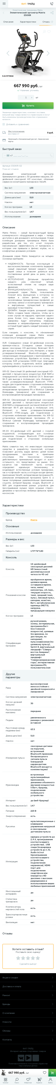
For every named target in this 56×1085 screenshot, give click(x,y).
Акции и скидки (10, 977)
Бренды (6, 1004)
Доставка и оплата (11, 986)
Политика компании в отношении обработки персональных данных (28, 1065)
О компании (8, 1013)
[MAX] (35, 1058)
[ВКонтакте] (21, 1058)
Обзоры (6, 1030)
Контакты (7, 1039)
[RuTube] (28, 1058)
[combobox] (8, 155)
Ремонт (6, 995)
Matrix (34, 520)
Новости (6, 1022)
